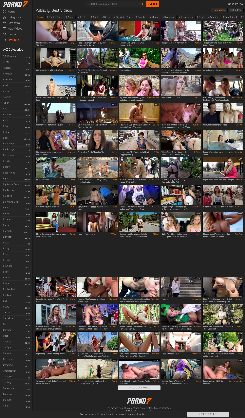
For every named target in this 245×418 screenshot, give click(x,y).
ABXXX (198, 43)
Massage (170, 17)
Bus (5, 301)
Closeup (7, 394)
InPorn (156, 326)
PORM (198, 70)
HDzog (72, 299)
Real (201, 17)
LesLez (198, 234)
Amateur (7, 73)
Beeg (157, 70)
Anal (5, 85)
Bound (6, 260)
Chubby (7, 382)
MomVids (196, 299)
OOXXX (239, 43)
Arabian (7, 97)
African (7, 67)
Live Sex (13, 40)
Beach (6, 161)
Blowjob (7, 231)
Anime (6, 91)
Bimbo (6, 213)
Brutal (6, 283)
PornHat (113, 125)
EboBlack (113, 299)
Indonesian (186, 17)
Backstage (8, 149)
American (8, 79)
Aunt (5, 120)
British (6, 277)
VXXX (156, 152)
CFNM (6, 312)
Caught (7, 353)
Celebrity (7, 359)
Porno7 (17, 4)
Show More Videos (139, 387)
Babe (6, 137)
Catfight (7, 347)
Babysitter (8, 143)
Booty (6, 248)
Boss (5, 254)
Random (13, 34)
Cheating (8, 365)
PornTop (155, 207)
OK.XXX (239, 125)
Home (11, 11)
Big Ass (7, 178)
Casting (7, 341)
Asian (6, 102)
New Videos (15, 28)
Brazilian (8, 266)
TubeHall (197, 125)
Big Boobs (8, 190)
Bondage (8, 236)
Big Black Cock (11, 184)
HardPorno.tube (235, 381)
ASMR (6, 62)
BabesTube (70, 326)
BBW (5, 126)
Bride (6, 271)
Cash (6, 335)
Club (5, 405)
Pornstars (14, 23)
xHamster (113, 43)
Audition (7, 114)
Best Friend (9, 172)
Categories (14, 17)
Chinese (7, 376)
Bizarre (7, 219)
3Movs (156, 234)
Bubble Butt (9, 289)
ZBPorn (239, 180)
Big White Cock (11, 201)
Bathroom (8, 155)
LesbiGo (238, 207)
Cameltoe (8, 318)
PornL (114, 207)
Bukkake (7, 295)
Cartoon (7, 330)
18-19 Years (9, 56)
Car (5, 324)
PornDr (239, 70)
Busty (6, 306)
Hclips (72, 43)
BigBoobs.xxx (153, 98)
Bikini (6, 207)
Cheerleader (9, 370)
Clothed (7, 400)
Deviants (71, 70)
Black (6, 225)
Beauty (6, 167)
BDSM (6, 132)
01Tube (155, 43)
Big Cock (7, 196)
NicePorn (155, 354)
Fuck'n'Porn (237, 98)
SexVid (114, 98)
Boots (6, 242)
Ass (5, 108)
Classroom (9, 388)
